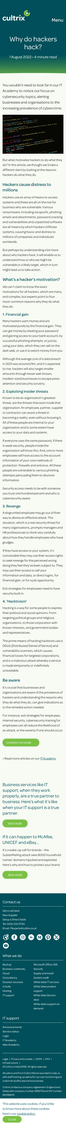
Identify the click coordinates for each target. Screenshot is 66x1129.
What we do (12, 955)
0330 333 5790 (16, 923)
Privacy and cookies (21, 1058)
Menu (57, 20)
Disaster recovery (13, 982)
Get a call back (11, 910)
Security (38, 968)
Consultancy (10, 977)
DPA (47, 1058)
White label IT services (46, 982)
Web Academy (11, 1044)
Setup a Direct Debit (14, 919)
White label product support (45, 988)
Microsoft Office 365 (46, 964)
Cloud (6, 973)
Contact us (11, 901)
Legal (5, 1058)
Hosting (7, 990)
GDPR (39, 1058)
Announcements (12, 1027)
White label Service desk (45, 997)
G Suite (7, 986)
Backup (7, 964)
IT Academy (48, 758)
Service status (11, 1031)
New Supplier (10, 915)
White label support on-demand (47, 1006)
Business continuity (14, 968)
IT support (8, 995)
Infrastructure (10, 1062)
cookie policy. (26, 1113)
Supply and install (44, 973)
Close (12, 1119)
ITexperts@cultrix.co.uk (23, 928)
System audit (41, 977)
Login (6, 1035)
